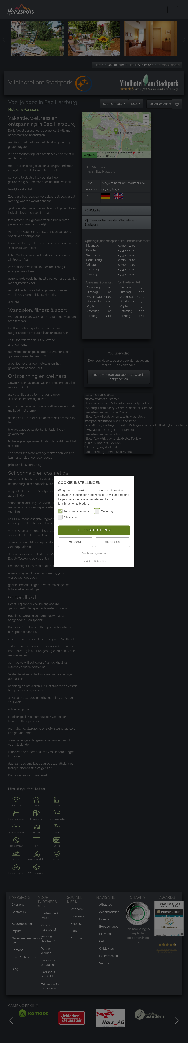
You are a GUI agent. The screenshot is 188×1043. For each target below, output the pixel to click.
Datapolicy (100, 561)
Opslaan (112, 542)
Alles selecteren (94, 530)
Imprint (86, 561)
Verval (75, 542)
